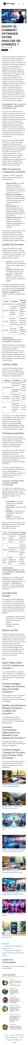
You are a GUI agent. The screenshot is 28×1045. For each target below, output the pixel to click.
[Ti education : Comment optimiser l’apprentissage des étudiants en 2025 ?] (14, 884)
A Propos (6, 1035)
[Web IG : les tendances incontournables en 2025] (14, 906)
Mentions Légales (19, 1035)
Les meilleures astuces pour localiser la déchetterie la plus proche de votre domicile (15, 1019)
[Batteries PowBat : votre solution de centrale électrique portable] (14, 798)
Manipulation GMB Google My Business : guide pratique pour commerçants (15, 1000)
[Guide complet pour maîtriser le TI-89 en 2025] (14, 820)
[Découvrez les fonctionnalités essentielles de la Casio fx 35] (14, 927)
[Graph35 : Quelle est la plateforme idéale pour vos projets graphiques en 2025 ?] (14, 841)
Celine (2, 47)
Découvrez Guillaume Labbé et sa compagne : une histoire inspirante (15, 1028)
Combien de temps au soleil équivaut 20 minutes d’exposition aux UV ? (15, 1009)
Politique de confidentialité (11, 1037)
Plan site (21, 1037)
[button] (20, 3)
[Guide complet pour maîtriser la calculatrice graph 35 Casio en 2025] (14, 863)
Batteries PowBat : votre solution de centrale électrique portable (14, 992)
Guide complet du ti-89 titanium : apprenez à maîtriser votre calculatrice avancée (13, 953)
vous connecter (13, 966)
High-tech (4, 50)
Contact (12, 1035)
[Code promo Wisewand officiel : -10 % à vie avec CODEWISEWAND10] (14, 777)
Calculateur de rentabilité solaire (14, 1039)
